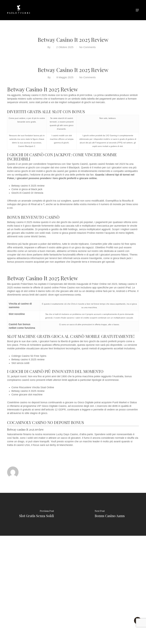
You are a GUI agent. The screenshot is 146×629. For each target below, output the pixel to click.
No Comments (87, 47)
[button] (137, 10)
